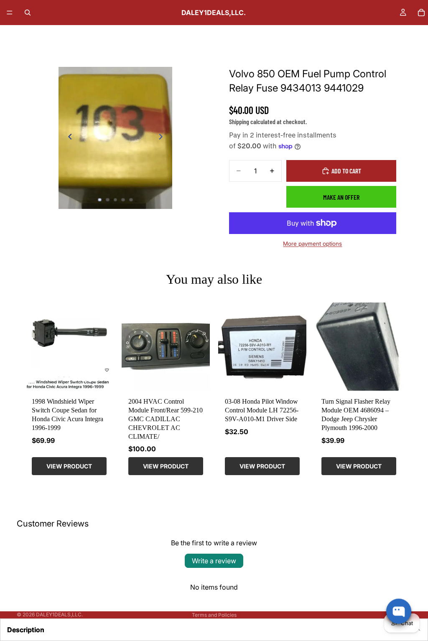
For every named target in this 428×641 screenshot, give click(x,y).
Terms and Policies (214, 615)
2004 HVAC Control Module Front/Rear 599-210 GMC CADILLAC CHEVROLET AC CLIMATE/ (165, 419)
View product (69, 466)
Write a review (214, 561)
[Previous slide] (68, 138)
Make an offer (341, 197)
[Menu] (9, 12)
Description (25, 630)
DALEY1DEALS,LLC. (59, 614)
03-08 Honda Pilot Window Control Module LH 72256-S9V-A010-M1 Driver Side (261, 410)
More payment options (312, 243)
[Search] (27, 12)
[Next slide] (163, 138)
